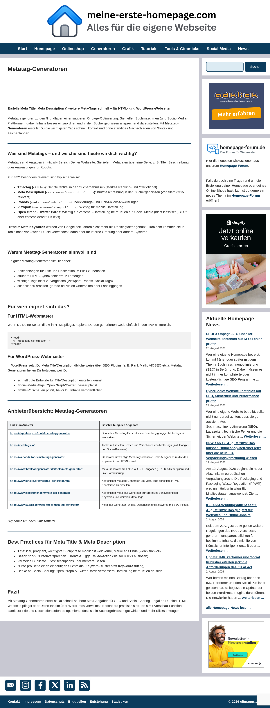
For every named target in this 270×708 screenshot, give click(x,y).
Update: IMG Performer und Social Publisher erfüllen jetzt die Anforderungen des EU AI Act (233, 562)
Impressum (32, 701)
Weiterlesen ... (217, 384)
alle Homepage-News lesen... (228, 608)
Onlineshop (73, 48)
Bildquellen (77, 701)
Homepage (44, 48)
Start (22, 48)
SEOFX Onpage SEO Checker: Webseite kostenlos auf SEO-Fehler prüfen (234, 339)
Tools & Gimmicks (182, 48)
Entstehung (99, 701)
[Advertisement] (90, 88)
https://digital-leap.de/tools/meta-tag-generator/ (40, 433)
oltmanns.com (251, 701)
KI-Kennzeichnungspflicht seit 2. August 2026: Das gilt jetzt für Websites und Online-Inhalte (231, 510)
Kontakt (14, 701)
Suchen (255, 66)
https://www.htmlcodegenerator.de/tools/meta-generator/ (46, 469)
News (243, 48)
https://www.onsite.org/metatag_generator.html (40, 480)
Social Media (219, 48)
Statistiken (119, 701)
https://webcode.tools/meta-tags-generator (37, 457)
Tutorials (149, 48)
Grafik (128, 48)
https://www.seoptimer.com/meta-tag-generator (40, 492)
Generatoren (103, 48)
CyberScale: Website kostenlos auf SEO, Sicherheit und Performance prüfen (233, 396)
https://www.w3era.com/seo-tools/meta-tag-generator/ (44, 504)
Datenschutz (54, 701)
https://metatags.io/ (22, 445)
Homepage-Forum (234, 166)
